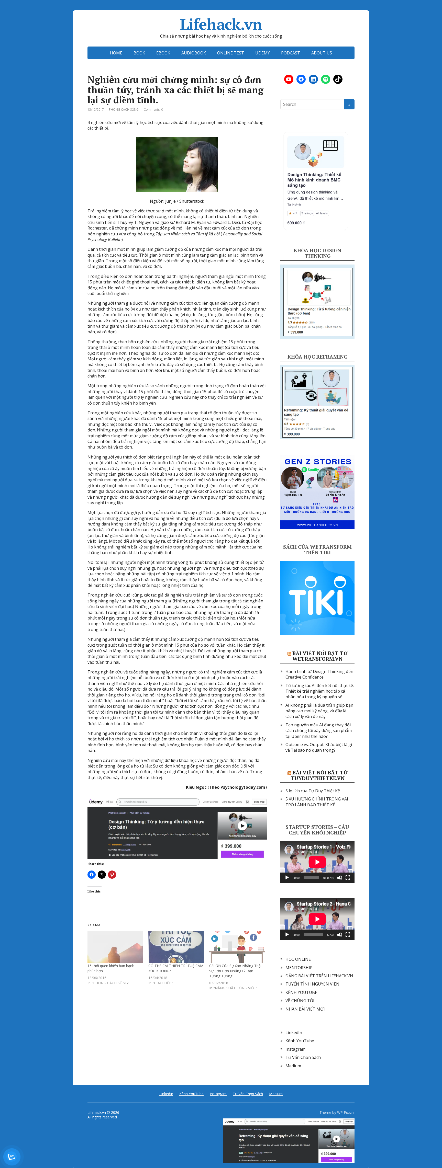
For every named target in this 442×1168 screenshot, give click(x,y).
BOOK (139, 53)
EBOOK (163, 53)
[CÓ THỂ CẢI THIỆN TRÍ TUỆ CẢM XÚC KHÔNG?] (176, 947)
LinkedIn (293, 1032)
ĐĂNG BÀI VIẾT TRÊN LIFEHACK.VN (319, 976)
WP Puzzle (346, 1112)
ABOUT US (321, 53)
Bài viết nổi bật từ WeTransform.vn (320, 656)
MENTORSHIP (299, 967)
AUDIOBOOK (193, 53)
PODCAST (290, 53)
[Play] (287, 877)
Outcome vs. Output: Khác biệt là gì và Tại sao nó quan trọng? (318, 747)
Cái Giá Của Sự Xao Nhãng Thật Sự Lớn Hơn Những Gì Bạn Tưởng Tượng (235, 970)
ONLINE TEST (230, 53)
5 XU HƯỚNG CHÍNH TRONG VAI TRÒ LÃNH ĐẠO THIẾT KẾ (316, 801)
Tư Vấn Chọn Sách (303, 1057)
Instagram (295, 1049)
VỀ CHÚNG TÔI (299, 1000)
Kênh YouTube (299, 1041)
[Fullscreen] (347, 877)
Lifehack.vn (221, 24)
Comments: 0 (153, 109)
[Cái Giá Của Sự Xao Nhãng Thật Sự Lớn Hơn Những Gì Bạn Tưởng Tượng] (237, 947)
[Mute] (339, 877)
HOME (116, 53)
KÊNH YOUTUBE (301, 992)
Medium (293, 1066)
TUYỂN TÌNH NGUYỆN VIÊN (312, 984)
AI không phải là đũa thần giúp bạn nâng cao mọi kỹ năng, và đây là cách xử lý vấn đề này (319, 710)
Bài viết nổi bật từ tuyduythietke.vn (319, 775)
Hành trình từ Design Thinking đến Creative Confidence (319, 674)
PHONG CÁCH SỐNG (124, 109)
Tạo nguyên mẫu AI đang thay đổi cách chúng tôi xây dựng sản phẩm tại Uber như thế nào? (318, 730)
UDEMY (262, 53)
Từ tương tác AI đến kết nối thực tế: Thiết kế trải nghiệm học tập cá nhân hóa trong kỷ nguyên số (319, 691)
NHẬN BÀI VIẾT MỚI (305, 1009)
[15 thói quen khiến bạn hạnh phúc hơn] (115, 947)
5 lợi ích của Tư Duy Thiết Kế (312, 791)
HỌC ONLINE (298, 959)
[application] (317, 862)
